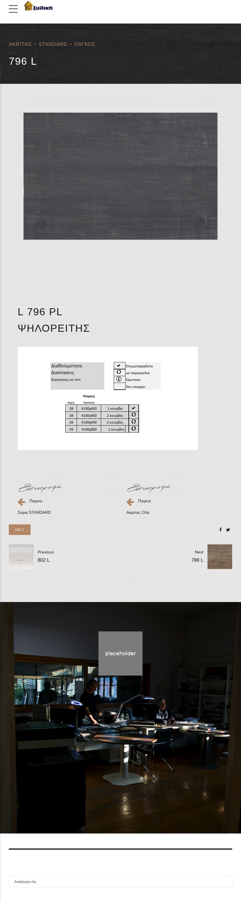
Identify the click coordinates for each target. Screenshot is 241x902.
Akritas (20, 44)
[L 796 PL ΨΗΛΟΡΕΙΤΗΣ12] (120, 176)
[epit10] (40, 488)
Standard (53, 44)
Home (97, 800)
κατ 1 (19, 529)
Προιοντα (118, 800)
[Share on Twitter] (228, 530)
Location (142, 800)
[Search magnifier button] (226, 881)
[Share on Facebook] (220, 530)
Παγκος (85, 44)
